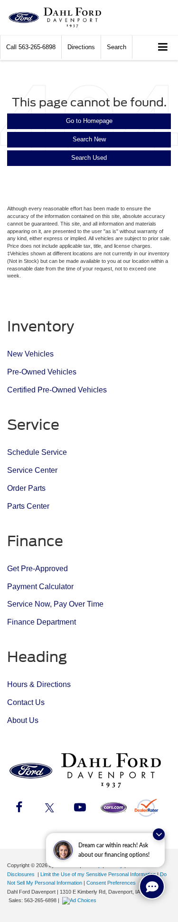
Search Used (89, 157)
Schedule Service (37, 452)
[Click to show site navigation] (163, 47)
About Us (22, 720)
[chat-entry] (152, 886)
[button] (31, 47)
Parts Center (28, 506)
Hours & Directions (39, 684)
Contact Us (26, 702)
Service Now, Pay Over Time (55, 604)
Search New (89, 139)
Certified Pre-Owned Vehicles (57, 390)
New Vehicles (30, 354)
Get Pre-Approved (37, 569)
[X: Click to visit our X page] (49, 808)
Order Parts (26, 488)
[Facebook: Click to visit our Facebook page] (19, 808)
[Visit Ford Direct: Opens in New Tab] (80, 900)
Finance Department (41, 622)
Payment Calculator (40, 587)
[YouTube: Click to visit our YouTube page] (80, 808)
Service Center (32, 470)
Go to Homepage (89, 120)
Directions (81, 47)
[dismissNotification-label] (159, 834)
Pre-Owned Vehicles (41, 372)
